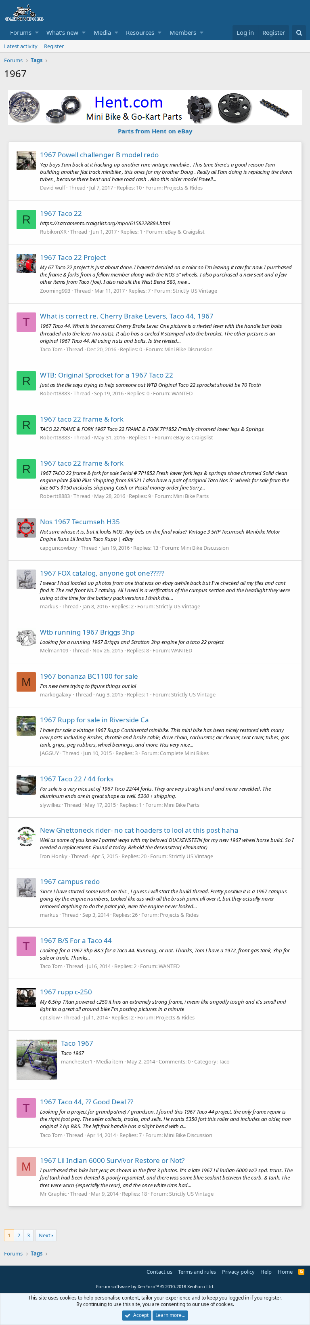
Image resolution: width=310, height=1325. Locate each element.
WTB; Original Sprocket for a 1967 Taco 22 (106, 375)
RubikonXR (53, 231)
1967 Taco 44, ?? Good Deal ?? (86, 1101)
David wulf (52, 187)
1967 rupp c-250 (66, 991)
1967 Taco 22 (61, 213)
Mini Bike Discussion (188, 349)
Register (54, 46)
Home (285, 1271)
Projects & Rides (183, 187)
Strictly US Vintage (195, 290)
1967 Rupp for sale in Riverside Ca (94, 719)
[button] (37, 32)
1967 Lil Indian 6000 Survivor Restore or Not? (112, 1160)
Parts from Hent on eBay (155, 131)
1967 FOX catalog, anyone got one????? (102, 573)
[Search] (299, 32)
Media (102, 32)
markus (49, 606)
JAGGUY (49, 753)
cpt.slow (50, 1017)
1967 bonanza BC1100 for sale (89, 676)
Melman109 (54, 650)
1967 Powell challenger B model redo (99, 154)
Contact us (159, 1271)
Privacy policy (238, 1271)
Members (183, 32)
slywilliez (50, 804)
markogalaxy (55, 694)
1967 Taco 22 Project (73, 257)
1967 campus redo (70, 881)
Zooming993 (55, 290)
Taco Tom (51, 349)
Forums (20, 32)
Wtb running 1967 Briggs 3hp (87, 632)
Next (44, 1235)
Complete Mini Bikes (184, 753)
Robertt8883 (55, 393)
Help (266, 1271)
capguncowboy (58, 547)
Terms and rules (197, 1271)
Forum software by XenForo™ (155, 1286)
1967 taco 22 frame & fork (82, 419)
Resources (140, 32)
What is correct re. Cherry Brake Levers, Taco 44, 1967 (127, 316)
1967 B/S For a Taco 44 (76, 940)
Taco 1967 (77, 1043)
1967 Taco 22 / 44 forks (76, 778)
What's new (62, 32)
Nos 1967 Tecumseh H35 (80, 521)
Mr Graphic (53, 1193)
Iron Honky (53, 856)
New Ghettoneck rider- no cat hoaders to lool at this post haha (139, 830)
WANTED (182, 393)
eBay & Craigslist (185, 231)
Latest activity (21, 46)
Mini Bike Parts (191, 496)
